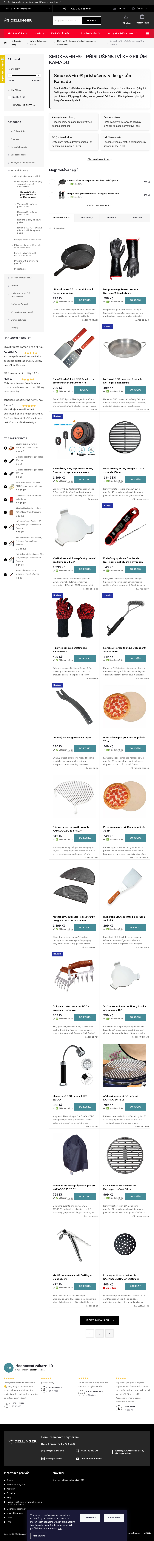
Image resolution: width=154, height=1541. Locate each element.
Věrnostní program (22, 8)
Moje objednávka (15, 1513)
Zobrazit (85, 389)
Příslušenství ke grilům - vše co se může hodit (27, 246)
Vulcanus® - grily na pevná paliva (27, 205)
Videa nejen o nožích (91, 1458)
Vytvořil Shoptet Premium (129, 1533)
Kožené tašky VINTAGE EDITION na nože (25, 254)
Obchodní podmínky (16, 1508)
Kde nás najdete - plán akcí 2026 (68, 1480)
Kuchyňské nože (19, 147)
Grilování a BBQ (19, 170)
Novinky (15, 139)
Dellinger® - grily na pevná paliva (27, 213)
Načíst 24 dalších (97, 1320)
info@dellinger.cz (55, 1450)
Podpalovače (20, 268)
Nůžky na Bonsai (19, 304)
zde (60, 1528)
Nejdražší (112, 218)
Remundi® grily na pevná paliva (29, 221)
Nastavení (39, 1535)
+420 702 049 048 (89, 1450)
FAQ (9, 1522)
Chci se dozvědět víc (99, 159)
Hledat (91, 20)
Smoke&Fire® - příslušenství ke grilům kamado (28, 195)
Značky (14, 327)
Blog (9, 1497)
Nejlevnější (86, 218)
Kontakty (11, 1488)
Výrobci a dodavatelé (22, 312)
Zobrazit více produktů (98, 205)
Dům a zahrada (18, 319)
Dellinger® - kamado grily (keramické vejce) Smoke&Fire (29, 184)
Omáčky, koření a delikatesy (27, 239)
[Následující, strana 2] (99, 1333)
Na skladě (18, 97)
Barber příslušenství (21, 277)
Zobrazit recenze (37, 1370)
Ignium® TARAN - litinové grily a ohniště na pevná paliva (29, 230)
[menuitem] (17, 33)
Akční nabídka (18, 131)
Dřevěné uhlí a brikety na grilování (26, 262)
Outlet (14, 285)
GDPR (9, 1517)
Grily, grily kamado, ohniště (27, 176)
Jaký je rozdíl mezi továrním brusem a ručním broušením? (24, 1503)
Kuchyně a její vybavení (23, 162)
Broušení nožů (18, 154)
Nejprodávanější (61, 218)
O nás (6, 8)
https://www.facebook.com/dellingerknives (129, 1452)
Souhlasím (114, 1517)
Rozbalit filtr (22, 105)
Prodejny (11, 1493)
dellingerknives (54, 1458)
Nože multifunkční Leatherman (20, 295)
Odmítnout (90, 1517)
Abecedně (137, 218)
